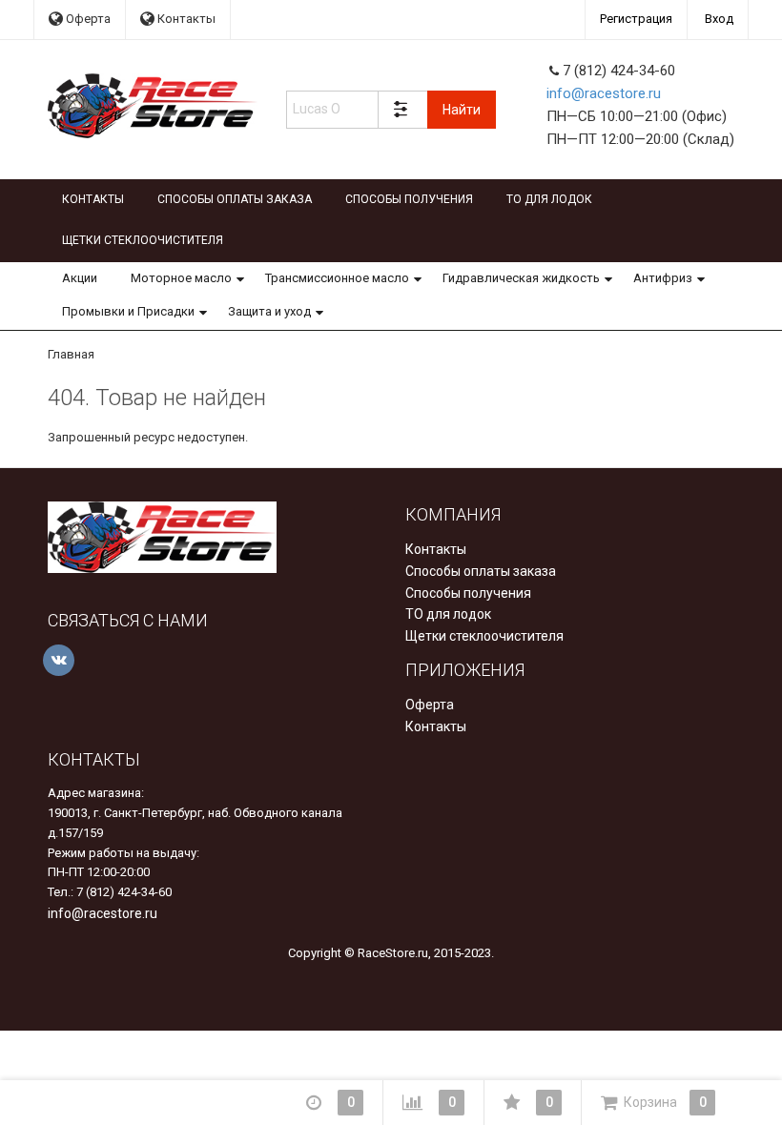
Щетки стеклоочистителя (142, 240)
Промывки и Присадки (128, 311)
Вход (719, 18)
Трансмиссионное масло (337, 278)
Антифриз (662, 278)
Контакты (185, 18)
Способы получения (409, 199)
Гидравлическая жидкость (521, 278)
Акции (79, 278)
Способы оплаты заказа (234, 199)
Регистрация (636, 18)
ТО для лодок (549, 199)
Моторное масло (181, 278)
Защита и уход (269, 311)
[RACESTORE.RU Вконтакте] (58, 660)
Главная (71, 354)
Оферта (87, 18)
